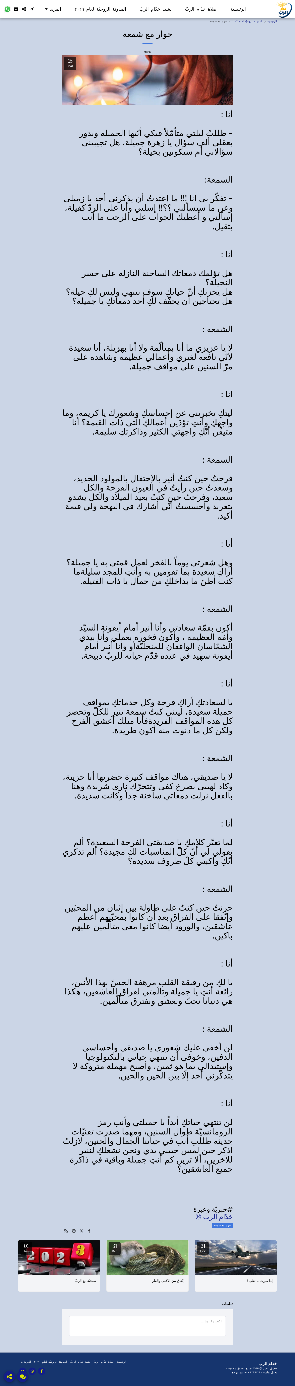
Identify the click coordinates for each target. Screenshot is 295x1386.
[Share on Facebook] (89, 1231)
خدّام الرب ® (214, 1216)
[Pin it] (74, 1231)
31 (203, 1248)
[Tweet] (81, 1231)
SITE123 (255, 1372)
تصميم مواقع (239, 1372)
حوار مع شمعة (222, 1225)
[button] (32, 9)
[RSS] (66, 1231)
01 (26, 1248)
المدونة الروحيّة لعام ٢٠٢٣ (247, 21)
